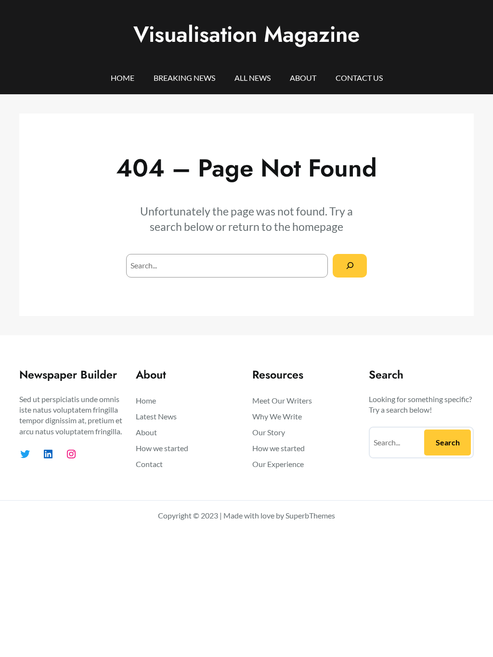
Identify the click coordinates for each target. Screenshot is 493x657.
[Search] (350, 266)
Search (448, 442)
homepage (317, 226)
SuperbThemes (310, 515)
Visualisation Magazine (246, 34)
